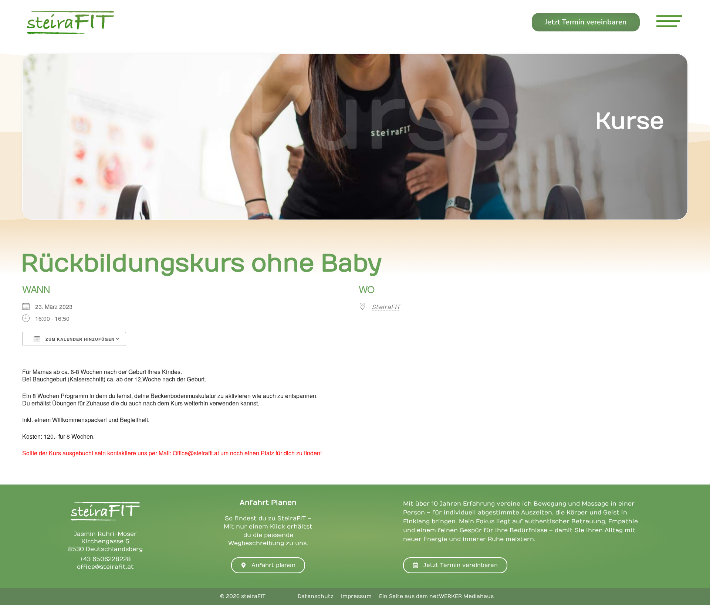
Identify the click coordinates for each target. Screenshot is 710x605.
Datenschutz (316, 596)
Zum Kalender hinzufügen (79, 339)
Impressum (356, 596)
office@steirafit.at (105, 567)
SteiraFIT (386, 307)
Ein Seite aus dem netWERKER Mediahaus (436, 596)
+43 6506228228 (105, 559)
